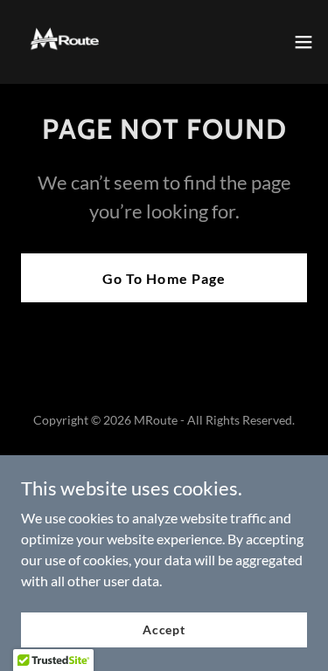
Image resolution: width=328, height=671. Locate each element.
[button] (303, 41)
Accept (164, 629)
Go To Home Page (163, 278)
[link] (66, 42)
